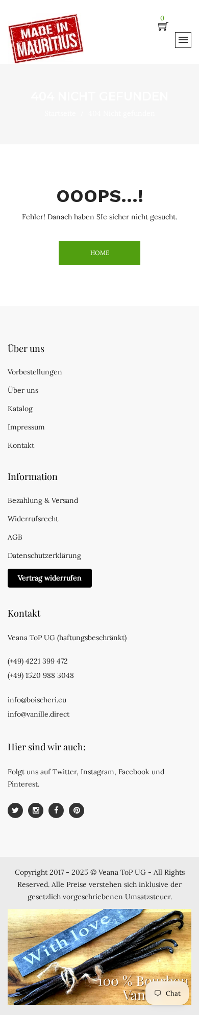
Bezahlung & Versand (43, 500)
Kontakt (21, 445)
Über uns (23, 390)
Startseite (60, 113)
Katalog (20, 408)
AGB (15, 537)
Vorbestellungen (35, 371)
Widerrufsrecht (33, 518)
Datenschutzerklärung (44, 555)
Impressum (26, 427)
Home (99, 253)
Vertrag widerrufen (50, 577)
